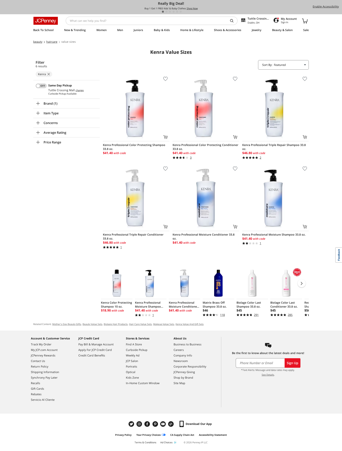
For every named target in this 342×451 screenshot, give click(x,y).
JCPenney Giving (184, 372)
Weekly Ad (133, 355)
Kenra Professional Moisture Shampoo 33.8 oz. (274, 234)
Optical (130, 372)
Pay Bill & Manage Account (96, 344)
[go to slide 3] (170, 12)
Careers (179, 350)
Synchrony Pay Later (44, 377)
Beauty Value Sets (92, 324)
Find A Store (134, 344)
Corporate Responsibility (190, 366)
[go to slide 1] (163, 12)
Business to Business (187, 344)
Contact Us (38, 361)
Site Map (179, 383)
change (80, 90)
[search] (233, 21)
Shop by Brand (183, 377)
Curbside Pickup (136, 350)
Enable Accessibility (326, 6)
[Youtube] (163, 424)
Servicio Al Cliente (43, 400)
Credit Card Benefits (91, 355)
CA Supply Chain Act (182, 435)
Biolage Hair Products (116, 324)
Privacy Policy (123, 435)
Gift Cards (37, 388)
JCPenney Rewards (43, 355)
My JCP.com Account (44, 350)
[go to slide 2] (166, 12)
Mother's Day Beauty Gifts (66, 324)
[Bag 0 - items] (305, 21)
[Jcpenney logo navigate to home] (45, 21)
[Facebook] (148, 424)
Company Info (183, 355)
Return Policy (39, 366)
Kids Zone (132, 377)
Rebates (36, 394)
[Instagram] (140, 424)
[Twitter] (132, 424)
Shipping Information (45, 372)
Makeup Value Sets (163, 324)
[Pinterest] (156, 424)
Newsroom (181, 361)
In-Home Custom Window (143, 383)
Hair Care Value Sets (140, 324)
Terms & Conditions (145, 442)
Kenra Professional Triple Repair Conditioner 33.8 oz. (133, 236)
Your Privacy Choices (148, 435)
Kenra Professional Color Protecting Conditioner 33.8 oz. (205, 147)
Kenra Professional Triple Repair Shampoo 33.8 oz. (274, 147)
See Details (268, 374)
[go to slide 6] (181, 12)
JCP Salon (132, 361)
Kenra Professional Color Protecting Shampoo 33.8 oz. (134, 147)
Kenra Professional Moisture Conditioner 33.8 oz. (204, 236)
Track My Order (41, 344)
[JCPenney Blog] (171, 424)
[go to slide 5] (177, 12)
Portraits (131, 366)
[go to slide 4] (174, 12)
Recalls (35, 383)
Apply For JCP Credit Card (95, 350)
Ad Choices (166, 442)
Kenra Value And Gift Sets (190, 324)
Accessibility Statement (213, 435)
